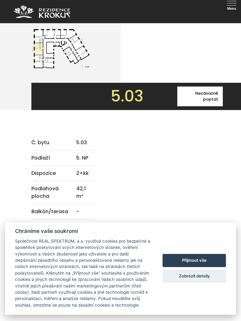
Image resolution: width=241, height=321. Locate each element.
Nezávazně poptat (206, 96)
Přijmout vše (194, 260)
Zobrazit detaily (194, 275)
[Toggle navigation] (50, 7)
